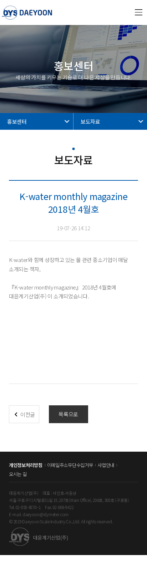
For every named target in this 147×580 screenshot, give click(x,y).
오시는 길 (18, 474)
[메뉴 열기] (138, 12)
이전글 (27, 414)
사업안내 (105, 465)
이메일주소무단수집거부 (70, 465)
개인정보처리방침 (25, 465)
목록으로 (68, 414)
